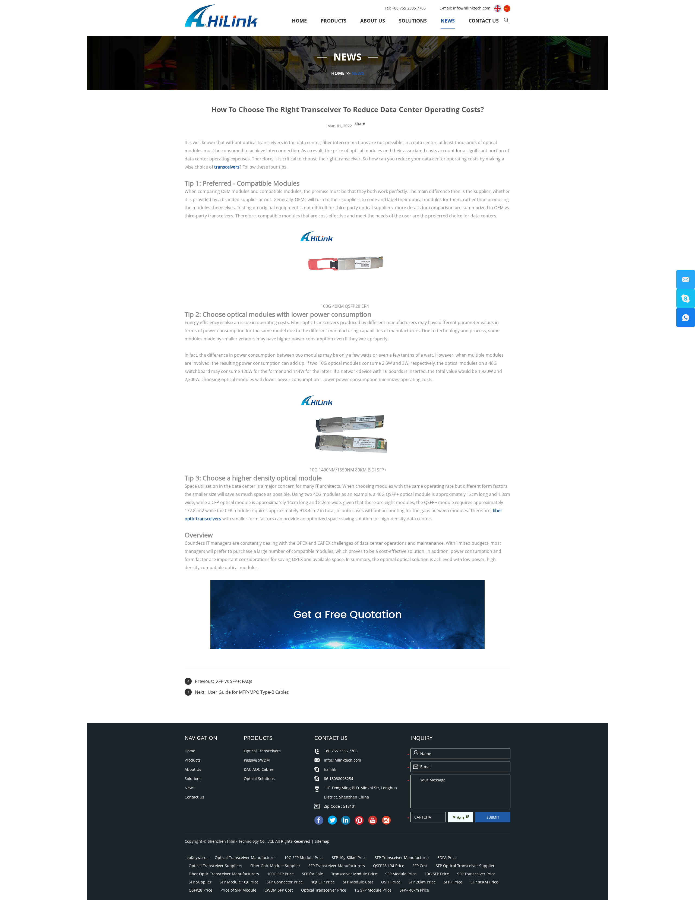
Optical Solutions (259, 778)
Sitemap (322, 841)
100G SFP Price (280, 873)
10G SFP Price (437, 873)
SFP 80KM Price (484, 882)
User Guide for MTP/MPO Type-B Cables (248, 692)
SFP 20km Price (422, 882)
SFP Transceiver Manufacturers (336, 865)
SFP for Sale (312, 873)
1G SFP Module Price (372, 890)
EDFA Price (447, 857)
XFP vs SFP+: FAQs (234, 681)
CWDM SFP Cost (278, 890)
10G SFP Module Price (304, 857)
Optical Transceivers (262, 750)
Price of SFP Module (238, 890)
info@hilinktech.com (472, 8)
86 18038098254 (338, 778)
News (448, 20)
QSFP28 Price (200, 890)
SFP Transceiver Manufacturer (402, 857)
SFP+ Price (453, 882)
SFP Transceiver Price (476, 873)
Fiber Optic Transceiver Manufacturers (224, 873)
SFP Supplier (200, 882)
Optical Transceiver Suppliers (215, 865)
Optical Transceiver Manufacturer (245, 857)
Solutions (413, 20)
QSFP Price (390, 882)
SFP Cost (420, 865)
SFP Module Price (400, 873)
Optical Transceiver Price (323, 890)
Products (333, 20)
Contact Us (484, 20)
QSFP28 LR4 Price (388, 865)
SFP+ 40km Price (414, 890)
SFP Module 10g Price (239, 882)
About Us (372, 20)
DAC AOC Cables (259, 769)
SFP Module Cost (358, 882)
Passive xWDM (257, 760)
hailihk (330, 769)
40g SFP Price (323, 882)
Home (299, 20)
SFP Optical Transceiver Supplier (465, 865)
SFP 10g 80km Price (349, 857)
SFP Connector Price (285, 882)
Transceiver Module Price (354, 873)
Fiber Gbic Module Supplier (275, 865)
